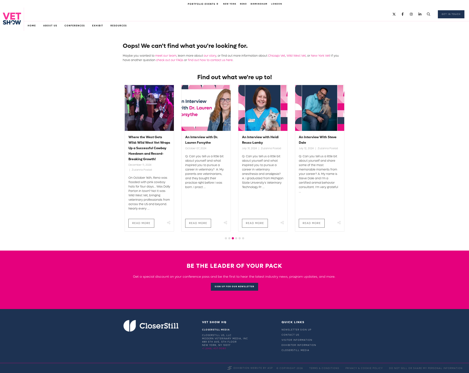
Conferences (74, 25)
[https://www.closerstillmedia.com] (151, 330)
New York (229, 4)
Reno (243, 4)
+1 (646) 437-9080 (214, 348)
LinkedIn (420, 14)
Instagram (411, 14)
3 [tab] (233, 238)
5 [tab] (240, 238)
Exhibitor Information (299, 345)
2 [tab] (229, 238)
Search (428, 14)
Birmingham (259, 4)
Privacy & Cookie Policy (364, 368)
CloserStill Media (295, 350)
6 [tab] (243, 238)
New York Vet (320, 56)
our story (210, 56)
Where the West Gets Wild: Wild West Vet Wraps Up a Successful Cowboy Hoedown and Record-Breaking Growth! (149, 148)
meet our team (165, 56)
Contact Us (290, 334)
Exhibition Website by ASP (253, 368)
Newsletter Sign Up (296, 329)
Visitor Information (297, 340)
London (276, 4)
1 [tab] (226, 238)
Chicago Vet (276, 56)
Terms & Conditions (324, 368)
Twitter (394, 14)
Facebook (403, 14)
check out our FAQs (169, 60)
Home (32, 25)
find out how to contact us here (210, 60)
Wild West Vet (296, 56)
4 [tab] (236, 238)
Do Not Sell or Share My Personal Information (426, 368)
